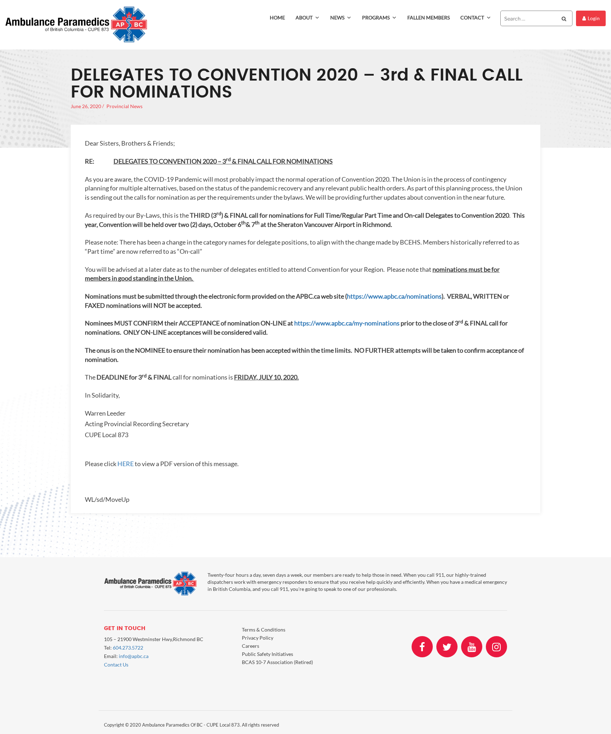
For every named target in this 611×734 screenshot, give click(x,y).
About (304, 17)
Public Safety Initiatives (267, 654)
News (337, 17)
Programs (376, 17)
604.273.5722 (128, 648)
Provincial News (124, 106)
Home (277, 17)
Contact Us (116, 665)
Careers (250, 646)
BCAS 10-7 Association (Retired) (277, 662)
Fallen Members (428, 17)
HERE (125, 464)
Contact (472, 17)
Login (594, 18)
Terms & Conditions (263, 630)
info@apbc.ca (134, 656)
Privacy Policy (257, 638)
